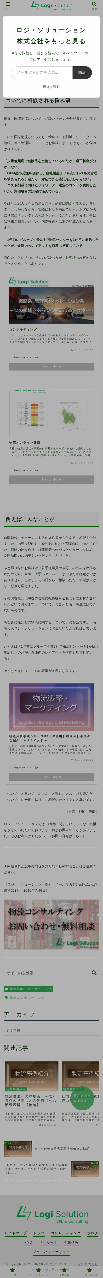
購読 (82, 72)
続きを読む (51, 87)
